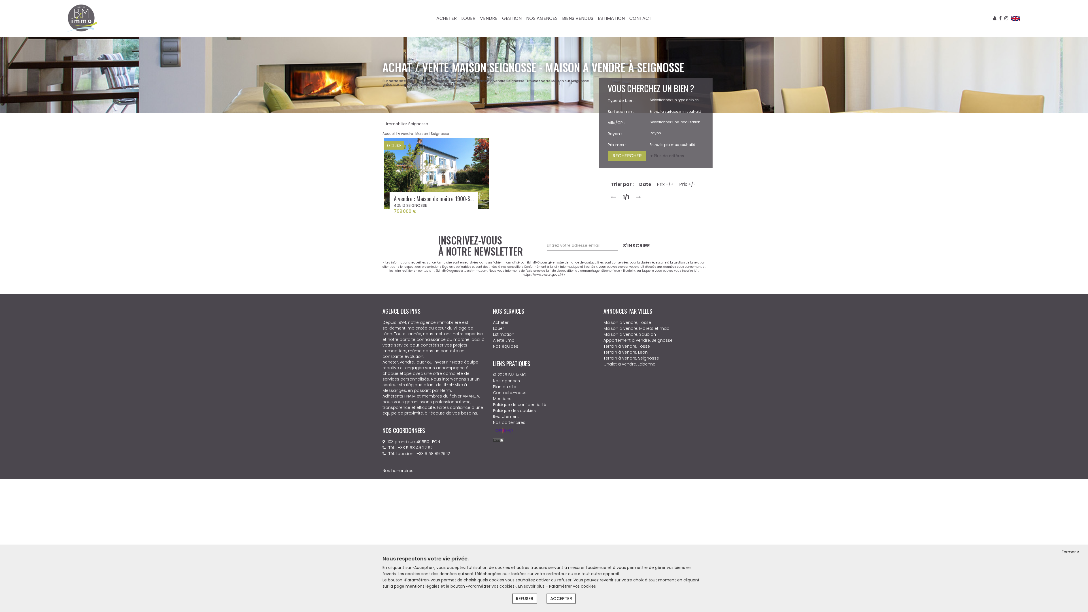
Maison (421, 133)
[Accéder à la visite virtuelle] (436, 173)
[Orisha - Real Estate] (504, 431)
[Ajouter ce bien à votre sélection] (482, 146)
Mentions (502, 398)
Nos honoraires (397, 442)
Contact (640, 18)
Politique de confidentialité (519, 404)
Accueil (388, 133)
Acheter (446, 18)
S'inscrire (636, 245)
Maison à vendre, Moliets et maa (637, 328)
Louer (468, 18)
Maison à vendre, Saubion (630, 334)
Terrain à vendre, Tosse (627, 346)
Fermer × (1071, 552)
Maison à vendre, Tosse (627, 322)
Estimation (611, 18)
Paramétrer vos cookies (572, 586)
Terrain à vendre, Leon (626, 352)
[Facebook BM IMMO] (1000, 18)
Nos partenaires (509, 422)
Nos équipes (505, 346)
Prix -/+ (665, 184)
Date (645, 184)
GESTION (512, 18)
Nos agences (542, 18)
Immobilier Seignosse (407, 124)
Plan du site (504, 387)
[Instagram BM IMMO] (1006, 18)
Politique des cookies (514, 410)
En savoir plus (532, 586)
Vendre (489, 18)
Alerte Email (504, 340)
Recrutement (506, 416)
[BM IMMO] (81, 18)
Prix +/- (687, 184)
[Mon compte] (994, 18)
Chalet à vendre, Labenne (629, 364)
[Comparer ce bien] (482, 156)
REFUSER (524, 599)
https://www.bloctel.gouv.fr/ (543, 275)
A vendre (405, 133)
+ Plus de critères (667, 156)
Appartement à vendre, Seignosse (638, 340)
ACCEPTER (561, 599)
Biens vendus (577, 18)
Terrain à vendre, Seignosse (631, 358)
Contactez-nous (509, 393)
